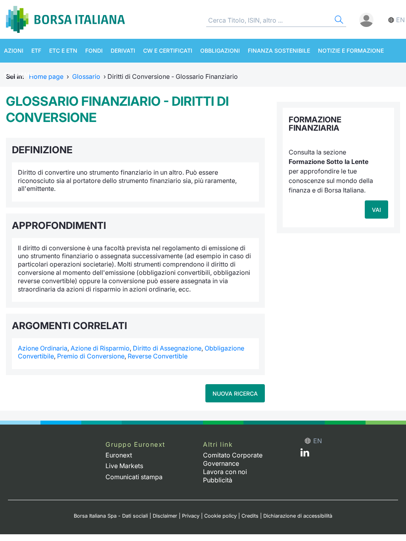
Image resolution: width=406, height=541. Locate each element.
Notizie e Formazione (351, 50)
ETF (36, 50)
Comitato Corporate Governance (232, 459)
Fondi (94, 50)
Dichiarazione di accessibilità (297, 516)
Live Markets (124, 466)
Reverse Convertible (158, 356)
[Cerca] (338, 21)
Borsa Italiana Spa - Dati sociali (111, 516)
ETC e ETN (63, 50)
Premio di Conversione (90, 356)
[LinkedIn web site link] (305, 454)
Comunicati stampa (134, 477)
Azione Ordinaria (42, 348)
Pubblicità (217, 480)
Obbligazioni (220, 50)
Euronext (118, 455)
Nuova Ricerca (235, 393)
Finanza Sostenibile (279, 50)
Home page (46, 76)
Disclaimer (165, 516)
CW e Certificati (167, 50)
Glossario (86, 76)
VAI (376, 209)
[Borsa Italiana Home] (65, 19)
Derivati (123, 50)
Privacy (190, 516)
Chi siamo (19, 74)
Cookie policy (220, 516)
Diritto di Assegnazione (167, 348)
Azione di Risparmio (100, 348)
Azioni (13, 50)
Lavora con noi (225, 472)
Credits (250, 516)
